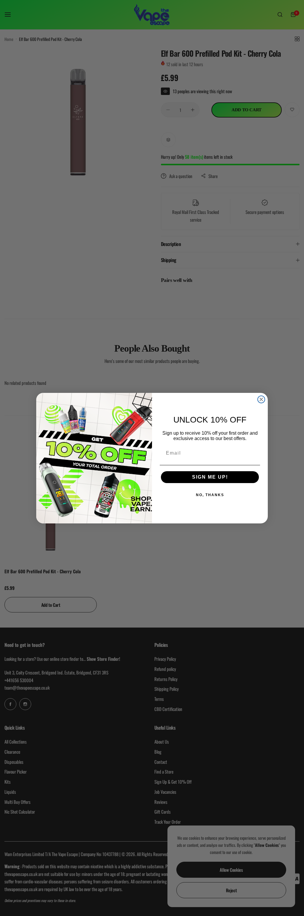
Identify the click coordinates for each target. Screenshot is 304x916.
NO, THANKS (210, 495)
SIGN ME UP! (210, 477)
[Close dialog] (261, 399)
